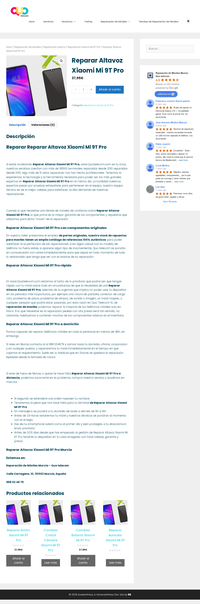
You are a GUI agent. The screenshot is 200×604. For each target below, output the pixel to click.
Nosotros (67, 21)
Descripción (17, 125)
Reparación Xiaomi (54, 47)
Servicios (48, 21)
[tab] (17, 124)
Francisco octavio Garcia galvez (173, 100)
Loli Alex (160, 186)
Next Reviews (170, 201)
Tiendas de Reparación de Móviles (158, 21)
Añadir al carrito (110, 89)
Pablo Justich (163, 144)
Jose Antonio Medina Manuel (171, 122)
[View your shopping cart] (188, 21)
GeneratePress (105, 594)
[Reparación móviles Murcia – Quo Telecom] (19, 11)
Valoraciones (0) (43, 125)
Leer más (51, 563)
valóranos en (164, 93)
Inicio (32, 21)
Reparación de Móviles (114, 21)
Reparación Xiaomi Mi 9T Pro (84, 47)
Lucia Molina (162, 165)
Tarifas (88, 21)
